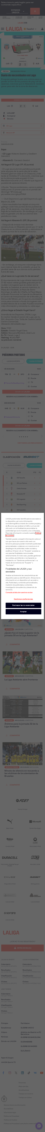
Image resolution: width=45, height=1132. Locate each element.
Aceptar (23, 612)
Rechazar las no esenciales (23, 605)
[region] (22, 566)
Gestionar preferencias (23, 599)
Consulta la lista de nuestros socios (19, 592)
